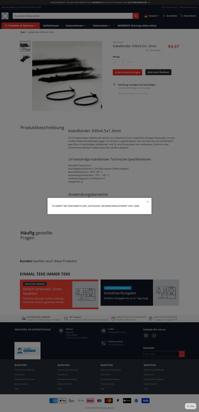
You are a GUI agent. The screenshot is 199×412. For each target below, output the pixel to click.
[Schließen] (147, 201)
